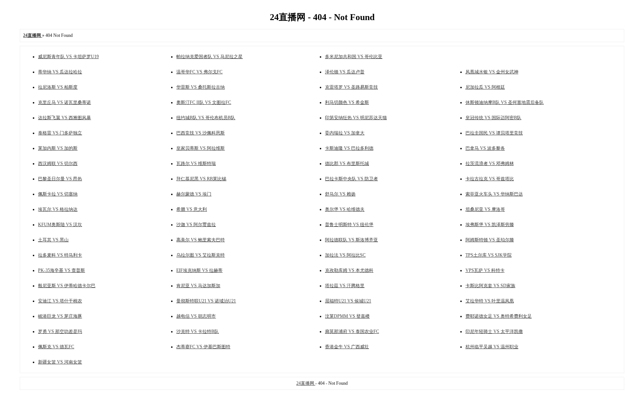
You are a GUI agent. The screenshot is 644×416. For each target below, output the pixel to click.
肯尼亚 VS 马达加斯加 (198, 285)
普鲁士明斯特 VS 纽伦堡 (349, 224)
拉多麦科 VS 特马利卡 (60, 255)
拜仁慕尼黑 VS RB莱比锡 (201, 178)
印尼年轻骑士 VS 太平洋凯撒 (494, 331)
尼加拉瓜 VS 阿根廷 (485, 87)
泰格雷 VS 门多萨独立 (60, 133)
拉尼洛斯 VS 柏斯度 (58, 87)
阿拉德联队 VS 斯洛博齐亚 (351, 239)
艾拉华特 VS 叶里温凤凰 (489, 301)
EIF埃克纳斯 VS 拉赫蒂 (199, 270)
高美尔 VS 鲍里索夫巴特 (200, 239)
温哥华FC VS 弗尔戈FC (199, 71)
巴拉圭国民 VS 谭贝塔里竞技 (494, 133)
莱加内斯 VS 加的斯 (58, 148)
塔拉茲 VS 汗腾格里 (344, 285)
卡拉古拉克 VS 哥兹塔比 (489, 178)
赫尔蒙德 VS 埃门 (193, 194)
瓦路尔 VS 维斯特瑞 (196, 163)
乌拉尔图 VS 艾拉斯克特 (200, 255)
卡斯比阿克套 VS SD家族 (490, 285)
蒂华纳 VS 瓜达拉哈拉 (60, 71)
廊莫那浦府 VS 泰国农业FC (352, 331)
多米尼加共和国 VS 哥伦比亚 (353, 56)
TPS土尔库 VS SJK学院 (488, 255)
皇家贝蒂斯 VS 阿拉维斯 (200, 148)
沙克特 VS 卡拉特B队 (197, 331)
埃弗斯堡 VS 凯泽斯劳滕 (489, 224)
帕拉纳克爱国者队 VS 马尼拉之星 (209, 56)
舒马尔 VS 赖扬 (340, 194)
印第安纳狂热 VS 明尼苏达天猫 (356, 117)
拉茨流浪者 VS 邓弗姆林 (489, 163)
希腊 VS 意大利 (191, 209)
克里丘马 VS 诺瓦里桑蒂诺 (64, 102)
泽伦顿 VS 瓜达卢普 (344, 71)
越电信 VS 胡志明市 (196, 316)
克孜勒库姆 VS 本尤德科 (349, 270)
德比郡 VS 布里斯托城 (347, 163)
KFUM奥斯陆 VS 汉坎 (60, 224)
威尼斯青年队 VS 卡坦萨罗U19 (68, 56)
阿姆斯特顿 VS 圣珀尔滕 (489, 239)
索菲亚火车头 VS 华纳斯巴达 (494, 194)
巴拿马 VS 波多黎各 (485, 148)
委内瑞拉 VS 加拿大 (344, 133)
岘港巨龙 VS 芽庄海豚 (60, 316)
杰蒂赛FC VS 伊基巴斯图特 (203, 346)
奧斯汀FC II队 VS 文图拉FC (203, 102)
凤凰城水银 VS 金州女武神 (491, 71)
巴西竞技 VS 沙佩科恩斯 (200, 133)
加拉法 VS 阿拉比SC (345, 255)
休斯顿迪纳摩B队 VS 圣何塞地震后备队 (504, 102)
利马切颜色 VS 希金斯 (347, 102)
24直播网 (305, 383)
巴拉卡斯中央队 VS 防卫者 (351, 178)
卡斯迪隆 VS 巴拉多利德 (349, 148)
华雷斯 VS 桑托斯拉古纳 (200, 87)
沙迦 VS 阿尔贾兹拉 (196, 224)
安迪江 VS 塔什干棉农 (60, 301)
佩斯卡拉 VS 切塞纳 (58, 194)
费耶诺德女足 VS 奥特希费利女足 (498, 316)
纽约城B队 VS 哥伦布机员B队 (205, 117)
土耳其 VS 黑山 (53, 239)
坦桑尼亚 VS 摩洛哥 (485, 209)
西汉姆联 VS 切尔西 (58, 163)
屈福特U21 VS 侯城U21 (348, 301)
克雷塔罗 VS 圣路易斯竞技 (351, 87)
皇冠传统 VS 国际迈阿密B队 (493, 117)
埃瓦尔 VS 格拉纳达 (58, 209)
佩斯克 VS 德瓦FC (56, 346)
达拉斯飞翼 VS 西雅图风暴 (64, 117)
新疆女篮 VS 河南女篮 (60, 362)
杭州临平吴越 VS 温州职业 (491, 346)
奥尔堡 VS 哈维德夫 (344, 209)
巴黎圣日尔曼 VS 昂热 (60, 178)
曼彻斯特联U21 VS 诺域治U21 (206, 301)
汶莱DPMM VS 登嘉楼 (347, 316)
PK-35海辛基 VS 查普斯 (61, 270)
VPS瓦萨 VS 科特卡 (485, 270)
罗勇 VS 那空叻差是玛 (60, 331)
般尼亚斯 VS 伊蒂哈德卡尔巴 (66, 285)
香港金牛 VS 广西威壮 (347, 346)
